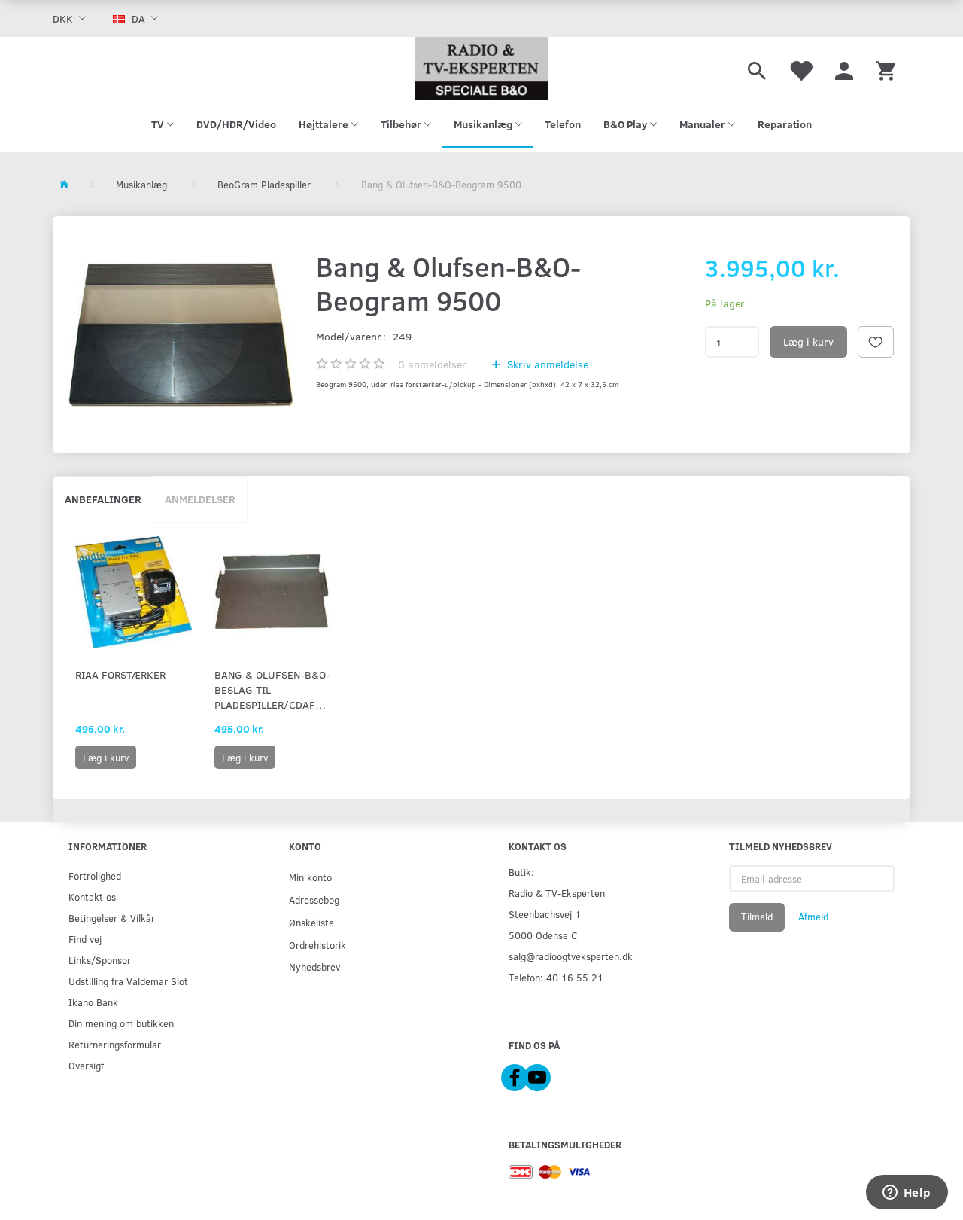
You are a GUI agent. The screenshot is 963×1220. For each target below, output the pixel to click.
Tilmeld (757, 916)
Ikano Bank (93, 1002)
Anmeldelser (200, 499)
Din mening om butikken (121, 1023)
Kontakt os (92, 896)
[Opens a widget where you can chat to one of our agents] (906, 1193)
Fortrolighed (94, 875)
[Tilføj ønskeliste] (876, 342)
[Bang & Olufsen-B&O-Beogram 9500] (180, 334)
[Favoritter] (800, 68)
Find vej (85, 938)
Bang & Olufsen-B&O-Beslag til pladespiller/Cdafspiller (272, 689)
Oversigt (86, 1065)
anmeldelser (432, 364)
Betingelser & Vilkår (111, 917)
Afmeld (813, 916)
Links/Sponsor (99, 959)
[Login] (844, 68)
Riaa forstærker (120, 674)
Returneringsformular (114, 1044)
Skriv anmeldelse (546, 364)
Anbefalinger (103, 499)
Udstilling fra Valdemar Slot (128, 980)
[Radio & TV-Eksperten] (481, 68)
